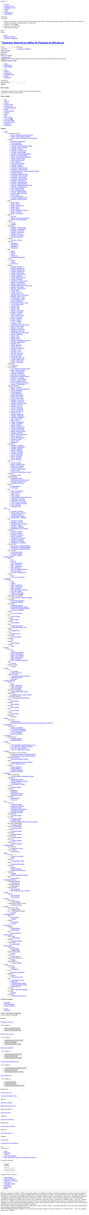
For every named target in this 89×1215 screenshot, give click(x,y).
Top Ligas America (9, 122)
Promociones (7, 73)
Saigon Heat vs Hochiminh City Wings (9, 1095)
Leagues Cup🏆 (8, 106)
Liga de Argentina (9, 111)
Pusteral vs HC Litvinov (6, 1112)
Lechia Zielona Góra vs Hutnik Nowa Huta (10, 1061)
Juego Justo (7, 1182)
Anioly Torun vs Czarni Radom (7, 1119)
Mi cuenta (3, 54)
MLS (5, 115)
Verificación (7, 77)
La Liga (6, 103)
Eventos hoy (7, 123)
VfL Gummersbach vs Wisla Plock (8, 1126)
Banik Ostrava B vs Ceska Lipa (7, 1033)
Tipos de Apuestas (9, 1004)
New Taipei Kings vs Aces (6, 1092)
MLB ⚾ (6, 101)
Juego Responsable (9, 1183)
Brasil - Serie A (8, 117)
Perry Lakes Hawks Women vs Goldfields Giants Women (20, 1157)
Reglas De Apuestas (9, 36)
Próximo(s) (7, 1010)
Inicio (5, 70)
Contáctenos (7, 1185)
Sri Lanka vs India (4, 1139)
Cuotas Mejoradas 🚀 (10, 107)
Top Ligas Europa (9, 120)
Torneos (6, 76)
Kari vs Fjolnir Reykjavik (6, 1075)
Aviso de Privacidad (9, 1179)
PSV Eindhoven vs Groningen (7, 1021)
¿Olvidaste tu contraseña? (24, 49)
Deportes (6, 4)
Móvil (5, 1188)
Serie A (6, 109)
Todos (2, 1013)
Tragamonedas (8, 14)
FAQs (5, 35)
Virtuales (6, 9)
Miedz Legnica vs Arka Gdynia (7, 1047)
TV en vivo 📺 (8, 119)
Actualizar (3, 60)
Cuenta (3, 58)
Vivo (6, 1008)
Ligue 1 (6, 114)
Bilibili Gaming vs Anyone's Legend (8, 1105)
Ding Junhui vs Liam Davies (6, 1133)
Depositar (10, 60)
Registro (7, 50)
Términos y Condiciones (11, 38)
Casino (6, 10)
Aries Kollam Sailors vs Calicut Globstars (9, 1143)
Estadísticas (7, 1002)
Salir (15, 60)
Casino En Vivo (8, 12)
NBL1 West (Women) (10, 1156)
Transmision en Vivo (10, 7)
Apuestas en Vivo (9, 6)
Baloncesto (7, 1152)
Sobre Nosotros (8, 1177)
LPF (5, 99)
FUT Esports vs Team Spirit (6, 1102)
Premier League (8, 104)
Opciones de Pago (9, 74)
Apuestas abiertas (6, 57)
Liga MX (6, 112)
